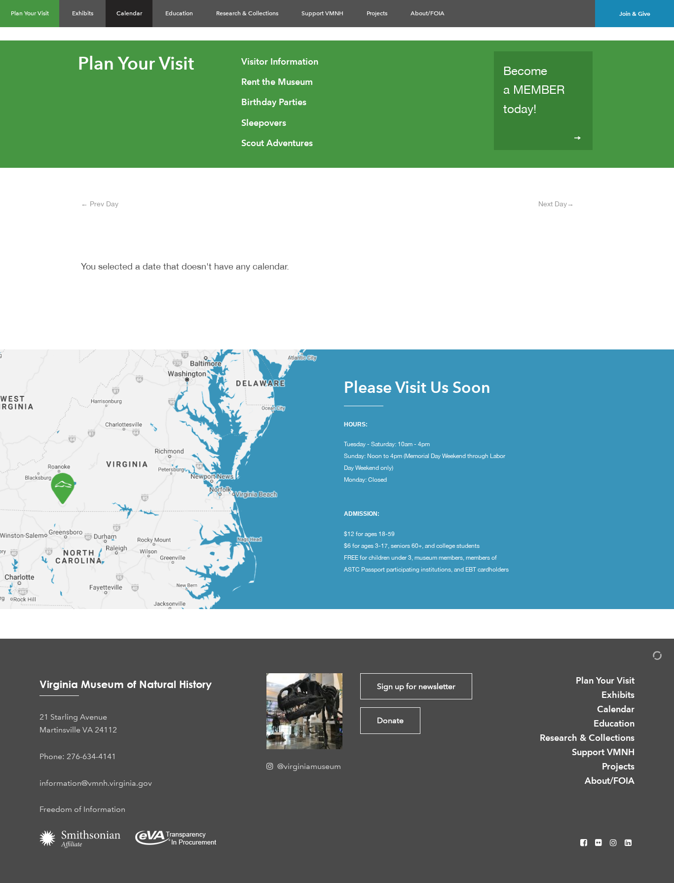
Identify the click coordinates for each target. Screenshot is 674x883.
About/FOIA (428, 13)
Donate (390, 720)
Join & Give (634, 13)
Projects (377, 13)
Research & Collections (247, 13)
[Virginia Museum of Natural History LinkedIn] (628, 842)
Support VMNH (322, 13)
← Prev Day (99, 204)
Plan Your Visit (30, 13)
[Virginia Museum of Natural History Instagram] (614, 842)
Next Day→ (556, 204)
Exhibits (82, 13)
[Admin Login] (647, 657)
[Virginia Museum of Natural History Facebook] (584, 842)
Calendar (129, 13)
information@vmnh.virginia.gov (95, 783)
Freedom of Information (82, 809)
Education (179, 13)
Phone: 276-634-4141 (77, 756)
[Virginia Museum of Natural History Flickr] (599, 842)
